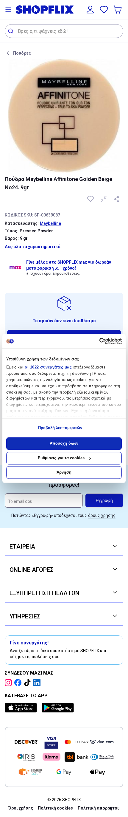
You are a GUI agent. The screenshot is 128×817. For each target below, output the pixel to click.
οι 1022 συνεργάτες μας (48, 367)
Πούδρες (22, 53)
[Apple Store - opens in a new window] (22, 708)
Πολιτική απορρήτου (99, 808)
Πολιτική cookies (55, 808)
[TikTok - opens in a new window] (28, 682)
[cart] (118, 9)
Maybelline (50, 223)
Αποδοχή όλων (64, 443)
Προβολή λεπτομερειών (60, 428)
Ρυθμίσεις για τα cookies (61, 458)
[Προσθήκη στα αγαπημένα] (91, 198)
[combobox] (64, 31)
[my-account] (90, 9)
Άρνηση (64, 472)
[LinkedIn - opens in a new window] (38, 682)
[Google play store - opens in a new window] (57, 708)
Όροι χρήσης (20, 808)
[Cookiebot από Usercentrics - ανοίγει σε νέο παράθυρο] (96, 341)
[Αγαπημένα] (103, 9)
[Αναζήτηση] (11, 31)
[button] (8, 9)
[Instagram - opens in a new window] (9, 682)
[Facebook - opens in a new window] (19, 682)
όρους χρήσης (101, 515)
